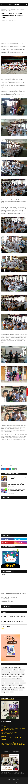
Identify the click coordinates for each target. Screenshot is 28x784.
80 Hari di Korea (5, 674)
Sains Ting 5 (11, 683)
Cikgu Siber (4, 736)
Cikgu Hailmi (14, 5)
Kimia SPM (17, 681)
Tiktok (11, 692)
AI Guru (20, 689)
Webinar (17, 683)
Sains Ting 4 (4, 678)
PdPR (7, 692)
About (13, 779)
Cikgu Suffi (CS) (4, 726)
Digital (10, 687)
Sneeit (25, 630)
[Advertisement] (14, 32)
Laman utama (4, 9)
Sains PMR (15, 685)
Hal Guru (11, 667)
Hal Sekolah (15, 676)
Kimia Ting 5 (4, 687)
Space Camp (21, 687)
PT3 (8, 9)
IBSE (9, 689)
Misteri (11, 681)
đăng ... (3, 628)
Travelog (8, 672)
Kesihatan (19, 678)
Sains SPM (4, 689)
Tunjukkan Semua (6, 746)
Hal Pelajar (15, 669)
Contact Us (18, 779)
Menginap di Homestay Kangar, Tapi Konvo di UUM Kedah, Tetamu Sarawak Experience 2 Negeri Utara (13, 744)
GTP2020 (20, 685)
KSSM (10, 676)
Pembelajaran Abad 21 (6, 669)
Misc (7, 681)
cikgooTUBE (23, 683)
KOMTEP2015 (20, 672)
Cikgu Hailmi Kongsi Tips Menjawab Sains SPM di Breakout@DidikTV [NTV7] (16, 490)
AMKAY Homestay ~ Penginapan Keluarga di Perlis (13, 742)
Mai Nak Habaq (14, 689)
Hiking (3, 692)
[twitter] (20, 539)
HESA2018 (15, 687)
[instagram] (20, 542)
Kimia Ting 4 (4, 685)
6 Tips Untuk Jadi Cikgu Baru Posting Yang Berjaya (17, 477)
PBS (3, 683)
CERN (10, 685)
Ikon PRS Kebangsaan (6, 733)
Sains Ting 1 (4, 676)
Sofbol (3, 681)
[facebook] (7, 539)
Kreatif (12, 674)
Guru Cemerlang (12, 678)
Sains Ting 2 (13, 672)
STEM (3, 672)
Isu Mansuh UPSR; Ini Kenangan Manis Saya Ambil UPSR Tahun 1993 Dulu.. (17, 483)
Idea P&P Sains (17, 667)
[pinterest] (7, 542)
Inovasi (20, 676)
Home (9, 779)
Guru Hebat (17, 674)
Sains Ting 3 (21, 669)
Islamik (22, 681)
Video (23, 674)
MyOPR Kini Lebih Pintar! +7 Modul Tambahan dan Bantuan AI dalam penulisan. (13, 728)
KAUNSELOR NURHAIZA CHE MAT (9, 732)
